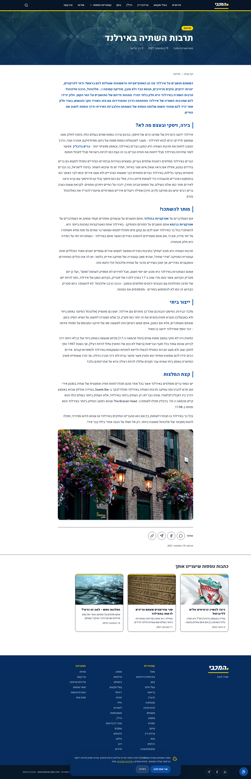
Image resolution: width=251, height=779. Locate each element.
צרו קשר (68, 5)
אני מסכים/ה (160, 769)
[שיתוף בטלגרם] (162, 536)
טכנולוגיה (150, 703)
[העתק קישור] (152, 536)
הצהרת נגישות (78, 692)
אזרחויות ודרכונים (145, 677)
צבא (152, 739)
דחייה (142, 769)
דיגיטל (118, 692)
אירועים (176, 5)
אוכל (152, 672)
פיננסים (118, 734)
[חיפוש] (26, 5)
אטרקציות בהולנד (156, 218)
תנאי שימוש (79, 687)
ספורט (151, 723)
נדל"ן (129, 5)
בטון (118, 5)
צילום (119, 739)
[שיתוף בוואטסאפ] (181, 536)
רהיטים (151, 744)
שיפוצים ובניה (147, 749)
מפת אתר (81, 697)
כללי (119, 703)
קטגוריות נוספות (102, 5)
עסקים (118, 728)
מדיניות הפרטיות (124, 761)
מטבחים (151, 713)
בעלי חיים (150, 687)
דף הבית (188, 74)
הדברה (151, 697)
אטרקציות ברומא (181, 224)
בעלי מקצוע (160, 5)
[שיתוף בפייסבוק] (171, 536)
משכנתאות (116, 713)
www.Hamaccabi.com (48, 772)
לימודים (118, 708)
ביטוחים (118, 682)
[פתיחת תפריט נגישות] (243, 771)
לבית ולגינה (149, 708)
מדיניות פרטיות (78, 682)
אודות (81, 5)
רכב (120, 744)
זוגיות (119, 697)
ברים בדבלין (81, 146)
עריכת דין (142, 5)
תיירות (187, 28)
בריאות (151, 692)
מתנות (151, 718)
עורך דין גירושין (114, 723)
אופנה (118, 672)
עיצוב (152, 728)
